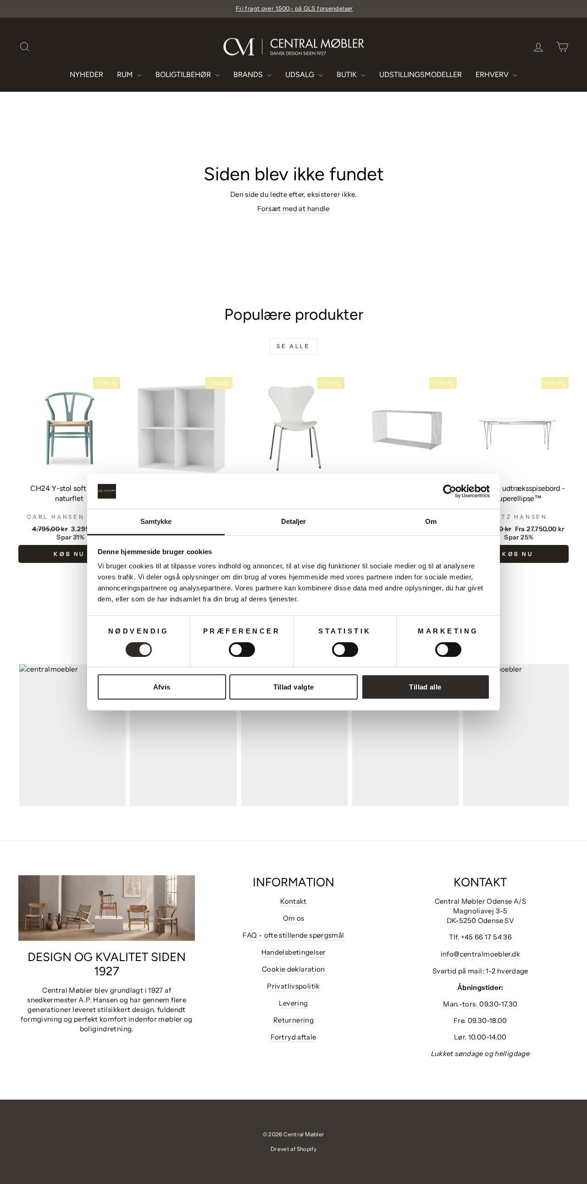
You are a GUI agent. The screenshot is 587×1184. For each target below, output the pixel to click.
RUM (126, 74)
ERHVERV (493, 74)
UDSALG (300, 74)
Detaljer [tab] (293, 521)
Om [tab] (431, 521)
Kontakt (293, 901)
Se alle (293, 346)
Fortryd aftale (293, 1037)
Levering (293, 1003)
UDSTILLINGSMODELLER (420, 74)
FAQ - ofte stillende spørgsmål (293, 935)
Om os (294, 918)
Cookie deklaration (293, 969)
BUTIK (348, 74)
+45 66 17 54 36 (486, 937)
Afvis (162, 687)
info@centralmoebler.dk (480, 954)
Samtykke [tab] (156, 521)
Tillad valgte (293, 687)
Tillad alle (425, 687)
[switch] (242, 649)
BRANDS (249, 74)
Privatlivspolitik (293, 986)
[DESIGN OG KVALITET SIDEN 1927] (106, 908)
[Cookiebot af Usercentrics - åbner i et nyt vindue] (450, 491)
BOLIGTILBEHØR (184, 74)
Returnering (293, 1020)
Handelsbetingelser (293, 952)
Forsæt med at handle (293, 208)
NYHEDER (86, 74)
